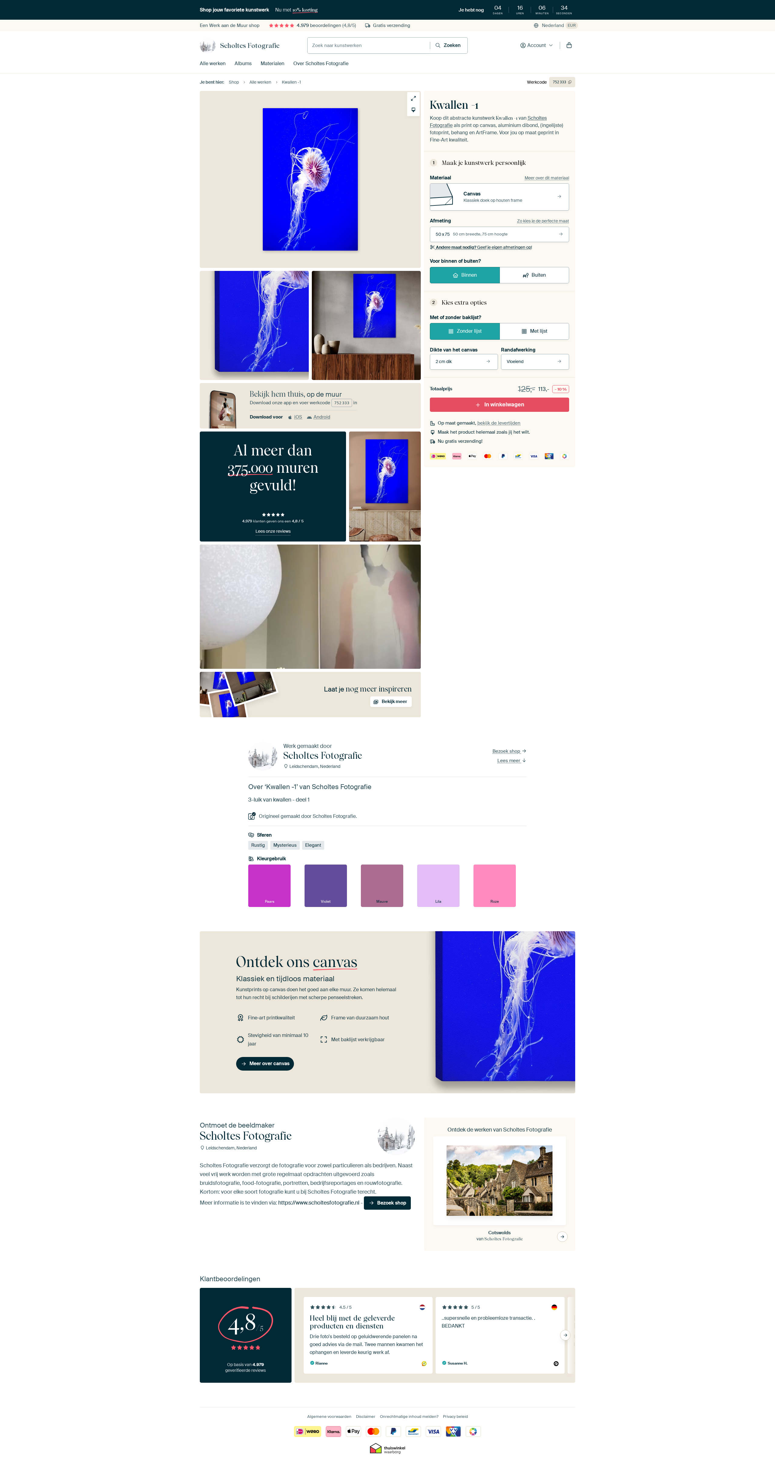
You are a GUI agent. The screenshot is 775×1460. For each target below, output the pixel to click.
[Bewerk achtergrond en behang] (413, 110)
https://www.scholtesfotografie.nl (318, 1202)
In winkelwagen (504, 404)
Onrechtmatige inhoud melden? (409, 1416)
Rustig (258, 845)
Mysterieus (285, 845)
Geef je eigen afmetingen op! (484, 247)
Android (322, 417)
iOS (298, 417)
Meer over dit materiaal (547, 178)
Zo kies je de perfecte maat (543, 221)
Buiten (539, 275)
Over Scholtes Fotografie (320, 63)
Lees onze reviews (273, 531)
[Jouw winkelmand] (569, 45)
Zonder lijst (469, 331)
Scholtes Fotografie (249, 45)
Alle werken (213, 63)
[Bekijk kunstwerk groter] (413, 98)
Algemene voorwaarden (329, 1416)
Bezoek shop (507, 751)
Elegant (313, 845)
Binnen (469, 275)
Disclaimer (365, 1416)
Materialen (272, 63)
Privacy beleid (455, 1416)
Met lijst (538, 331)
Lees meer (509, 761)
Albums (243, 63)
